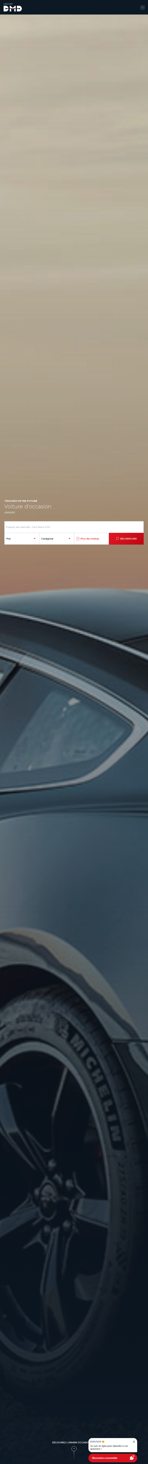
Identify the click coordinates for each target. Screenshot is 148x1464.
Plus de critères (89, 538)
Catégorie (47, 538)
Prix (8, 538)
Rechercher (128, 538)
